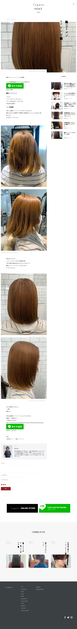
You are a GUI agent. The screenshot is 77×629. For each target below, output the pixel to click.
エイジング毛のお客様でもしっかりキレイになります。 (70, 95)
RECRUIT (23, 605)
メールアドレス (4, 479)
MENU (22, 596)
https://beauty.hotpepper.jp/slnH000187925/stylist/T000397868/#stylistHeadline (25, 422)
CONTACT (23, 608)
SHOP (22, 591)
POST (22, 594)
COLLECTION (24, 601)
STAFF (22, 603)
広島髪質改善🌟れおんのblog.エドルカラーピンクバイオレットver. (70, 114)
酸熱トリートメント (20, 439)
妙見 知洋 (16, 448)
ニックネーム (4, 475)
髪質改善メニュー (10, 439)
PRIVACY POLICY (40, 589)
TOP (22, 587)
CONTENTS (24, 589)
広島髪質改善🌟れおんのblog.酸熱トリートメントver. (69, 124)
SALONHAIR (24, 598)
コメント (3, 463)
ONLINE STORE (25, 610)
